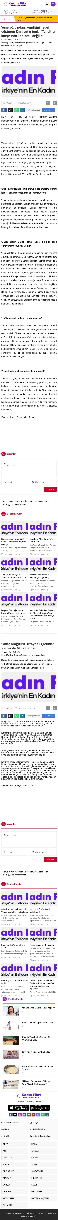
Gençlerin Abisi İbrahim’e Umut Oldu (41, 540)
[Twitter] (15, 1114)
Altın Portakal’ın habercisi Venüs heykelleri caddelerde (14, 910)
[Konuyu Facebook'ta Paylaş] (4, 110)
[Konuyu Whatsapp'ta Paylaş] (16, 110)
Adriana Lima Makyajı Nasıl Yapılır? (38, 1007)
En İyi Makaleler (8, 1213)
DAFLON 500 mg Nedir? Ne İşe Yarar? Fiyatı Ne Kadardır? (36, 1082)
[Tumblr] (47, 1114)
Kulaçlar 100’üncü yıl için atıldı (13, 946)
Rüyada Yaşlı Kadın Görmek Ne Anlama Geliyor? (36, 1038)
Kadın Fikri (20, 1213)
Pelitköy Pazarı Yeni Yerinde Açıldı (14, 981)
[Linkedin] (24, 1114)
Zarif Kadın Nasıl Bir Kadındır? (36, 1051)
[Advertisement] (29, 434)
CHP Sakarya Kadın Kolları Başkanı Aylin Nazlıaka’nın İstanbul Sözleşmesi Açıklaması (42, 984)
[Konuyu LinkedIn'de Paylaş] (22, 110)
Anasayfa (7, 39)
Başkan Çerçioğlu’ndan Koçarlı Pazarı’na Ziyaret (13, 611)
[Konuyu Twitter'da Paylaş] (10, 110)
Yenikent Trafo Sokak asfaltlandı (40, 910)
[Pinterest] (33, 1114)
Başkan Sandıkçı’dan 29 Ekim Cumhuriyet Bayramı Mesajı (14, 541)
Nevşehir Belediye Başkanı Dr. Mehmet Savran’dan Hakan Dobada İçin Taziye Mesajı (42, 614)
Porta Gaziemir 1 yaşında (42, 945)
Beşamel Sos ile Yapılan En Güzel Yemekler (37, 1067)
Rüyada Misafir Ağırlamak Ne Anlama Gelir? (35, 19)
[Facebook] (11, 1114)
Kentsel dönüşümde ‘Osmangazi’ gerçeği (39, 576)
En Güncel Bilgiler (39, 1213)
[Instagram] (20, 1114)
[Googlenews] (38, 1114)
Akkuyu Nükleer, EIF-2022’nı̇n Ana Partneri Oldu (14, 576)
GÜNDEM (16, 39)
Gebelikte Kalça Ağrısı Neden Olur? (38, 1022)
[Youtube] (29, 1114)
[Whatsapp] (43, 1114)
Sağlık (28, 1213)
